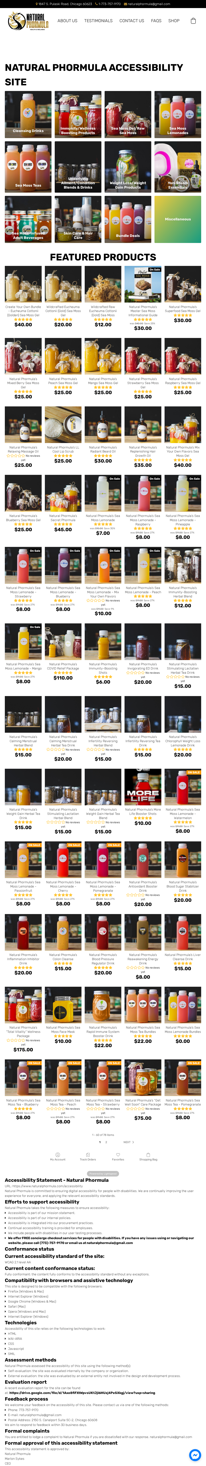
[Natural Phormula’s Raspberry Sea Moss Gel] (183, 356)
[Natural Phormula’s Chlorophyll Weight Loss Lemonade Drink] (183, 714)
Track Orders (88, 1159)
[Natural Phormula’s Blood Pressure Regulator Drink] (103, 932)
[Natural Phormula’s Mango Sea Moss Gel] (103, 356)
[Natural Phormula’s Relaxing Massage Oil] (23, 424)
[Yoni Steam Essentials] (177, 158)
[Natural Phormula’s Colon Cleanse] (63, 932)
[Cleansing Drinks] (28, 108)
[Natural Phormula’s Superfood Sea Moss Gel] (183, 284)
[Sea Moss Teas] (28, 158)
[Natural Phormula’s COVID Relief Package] (63, 641)
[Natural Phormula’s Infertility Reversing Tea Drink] (143, 714)
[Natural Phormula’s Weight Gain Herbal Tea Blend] (103, 787)
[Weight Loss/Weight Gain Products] (128, 158)
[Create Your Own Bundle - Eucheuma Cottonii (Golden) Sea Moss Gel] (23, 284)
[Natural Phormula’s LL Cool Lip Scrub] (63, 424)
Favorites (118, 1159)
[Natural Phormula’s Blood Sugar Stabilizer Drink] (183, 859)
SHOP (173, 20)
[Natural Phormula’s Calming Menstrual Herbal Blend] (23, 714)
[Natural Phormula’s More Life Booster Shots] (143, 787)
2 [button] (106, 1142)
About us (67, 20)
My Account (57, 1159)
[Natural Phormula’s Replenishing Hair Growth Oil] (143, 424)
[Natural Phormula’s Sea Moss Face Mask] (63, 1005)
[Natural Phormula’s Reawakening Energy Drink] (143, 932)
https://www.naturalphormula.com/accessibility (47, 1186)
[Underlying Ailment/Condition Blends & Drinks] (78, 158)
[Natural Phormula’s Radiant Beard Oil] (103, 424)
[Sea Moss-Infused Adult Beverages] (28, 212)
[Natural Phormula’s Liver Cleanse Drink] (183, 932)
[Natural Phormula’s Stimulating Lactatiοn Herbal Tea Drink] (183, 641)
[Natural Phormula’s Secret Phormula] (63, 493)
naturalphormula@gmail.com (149, 4)
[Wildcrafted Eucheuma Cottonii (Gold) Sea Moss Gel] (63, 284)
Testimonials (98, 20)
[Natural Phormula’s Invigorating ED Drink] (143, 641)
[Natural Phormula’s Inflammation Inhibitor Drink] (23, 932)
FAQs (156, 20)
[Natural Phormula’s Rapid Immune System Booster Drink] (103, 1005)
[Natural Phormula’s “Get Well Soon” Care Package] (143, 1077)
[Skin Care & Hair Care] (78, 212)
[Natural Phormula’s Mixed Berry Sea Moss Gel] (23, 356)
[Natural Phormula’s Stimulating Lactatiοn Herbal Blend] (63, 787)
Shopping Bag (148, 1159)
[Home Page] (28, 20)
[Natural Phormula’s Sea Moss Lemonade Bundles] (183, 1005)
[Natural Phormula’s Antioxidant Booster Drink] (143, 859)
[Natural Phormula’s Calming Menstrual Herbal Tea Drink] (63, 714)
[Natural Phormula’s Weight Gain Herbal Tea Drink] (23, 787)
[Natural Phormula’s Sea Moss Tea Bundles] (143, 1005)
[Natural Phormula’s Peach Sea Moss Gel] (63, 356)
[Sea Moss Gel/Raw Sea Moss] (128, 108)
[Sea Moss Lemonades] (177, 108)
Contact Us (131, 20)
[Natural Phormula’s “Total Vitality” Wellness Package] (23, 1005)
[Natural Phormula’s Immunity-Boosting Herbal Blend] (183, 565)
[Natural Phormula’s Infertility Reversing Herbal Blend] (103, 714)
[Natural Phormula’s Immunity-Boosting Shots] (103, 641)
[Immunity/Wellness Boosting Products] (78, 108)
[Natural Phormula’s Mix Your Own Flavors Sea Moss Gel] (183, 424)
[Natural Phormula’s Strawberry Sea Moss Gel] (143, 356)
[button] (193, 20)
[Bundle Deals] (128, 212)
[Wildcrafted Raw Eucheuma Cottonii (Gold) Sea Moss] (103, 284)
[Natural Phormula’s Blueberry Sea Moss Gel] (23, 493)
